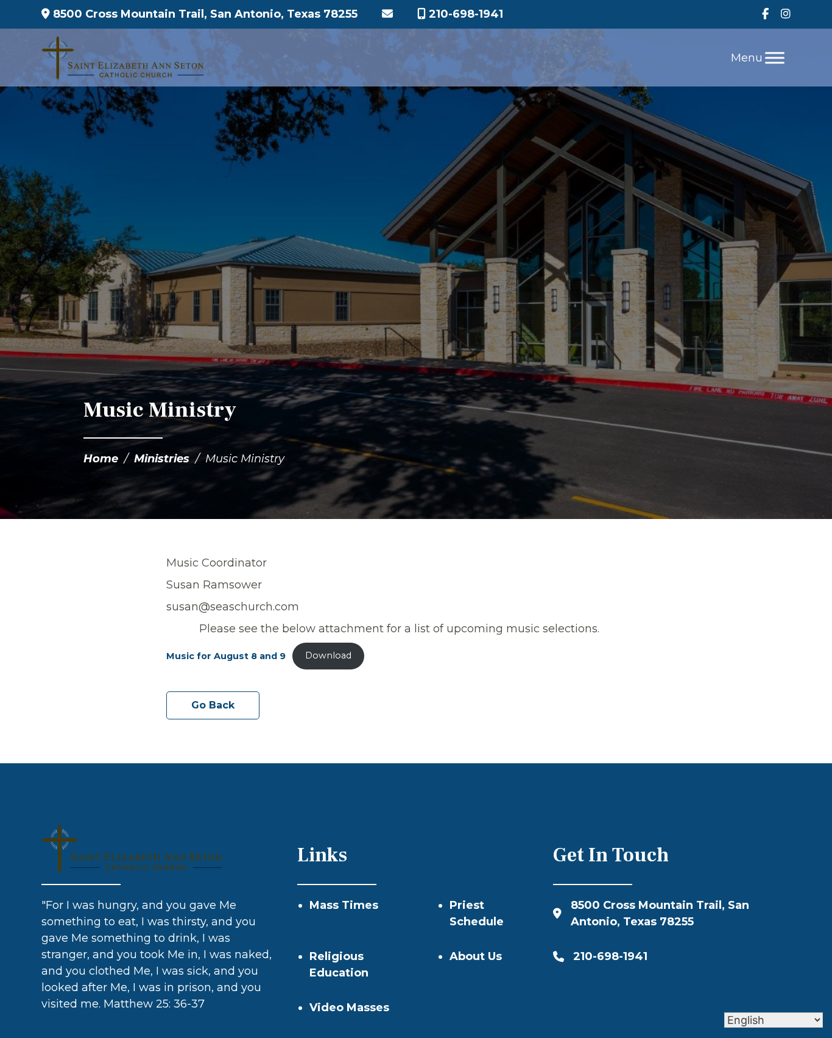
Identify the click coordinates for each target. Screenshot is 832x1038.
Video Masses (349, 1007)
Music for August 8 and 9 (226, 655)
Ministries (161, 458)
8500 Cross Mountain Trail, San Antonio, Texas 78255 (204, 14)
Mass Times (343, 905)
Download (328, 655)
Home (100, 458)
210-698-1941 (464, 14)
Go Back (212, 705)
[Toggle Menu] (774, 57)
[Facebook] (765, 14)
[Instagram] (786, 14)
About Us (475, 956)
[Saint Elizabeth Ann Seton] (122, 58)
